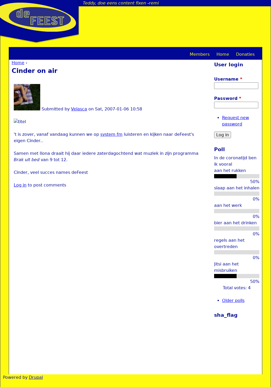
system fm (111, 134)
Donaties (245, 54)
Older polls (233, 300)
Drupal (36, 377)
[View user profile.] (27, 108)
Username (228, 79)
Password (227, 98)
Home (18, 62)
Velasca (79, 108)
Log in (20, 185)
